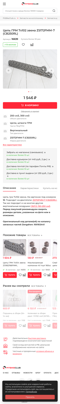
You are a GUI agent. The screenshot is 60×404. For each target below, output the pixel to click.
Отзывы (16, 373)
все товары (34, 235)
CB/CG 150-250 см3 (40, 206)
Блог (38, 373)
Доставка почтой (29, 166)
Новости (27, 373)
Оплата (47, 373)
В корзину (32, 105)
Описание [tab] (9, 187)
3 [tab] (31, 91)
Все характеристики (12, 145)
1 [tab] (28, 91)
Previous (9, 71)
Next (51, 71)
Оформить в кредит (30, 111)
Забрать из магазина (25, 152)
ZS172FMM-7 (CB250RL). (45, 200)
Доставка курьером (27, 159)
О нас (6, 373)
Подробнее (31, 391)
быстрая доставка (37, 338)
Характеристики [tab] (29, 188)
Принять (30, 397)
